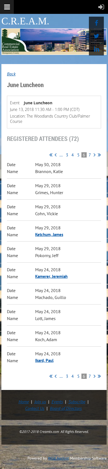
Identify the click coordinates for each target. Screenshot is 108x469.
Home (24, 401)
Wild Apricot (58, 458)
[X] (96, 36)
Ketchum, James (49, 234)
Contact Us (34, 408)
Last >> (99, 155)
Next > (94, 155)
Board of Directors (66, 408)
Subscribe (76, 401)
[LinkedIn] (96, 49)
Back (11, 74)
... (61, 155)
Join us (40, 401)
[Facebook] (96, 23)
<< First (51, 155)
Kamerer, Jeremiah (51, 276)
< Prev (55, 155)
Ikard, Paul (44, 360)
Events (57, 401)
